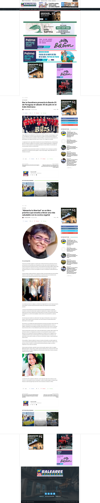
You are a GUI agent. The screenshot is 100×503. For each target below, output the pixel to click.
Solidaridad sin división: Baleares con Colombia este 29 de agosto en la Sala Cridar (52, 194)
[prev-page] (22, 198)
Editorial (68, 145)
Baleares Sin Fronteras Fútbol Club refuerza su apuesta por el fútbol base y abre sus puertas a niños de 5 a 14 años (72, 154)
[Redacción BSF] (23, 109)
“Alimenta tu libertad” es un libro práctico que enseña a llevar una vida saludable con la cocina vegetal (49, 166)
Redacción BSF (27, 109)
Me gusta (75, 118)
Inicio (23, 97)
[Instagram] (74, 1)
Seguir (76, 120)
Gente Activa (28, 189)
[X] (76, 1)
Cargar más (69, 167)
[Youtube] (77, 1)
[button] (79, 9)
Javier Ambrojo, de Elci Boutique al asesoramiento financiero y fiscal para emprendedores (40, 194)
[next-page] (24, 198)
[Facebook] (73, 1)
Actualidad (26, 97)
